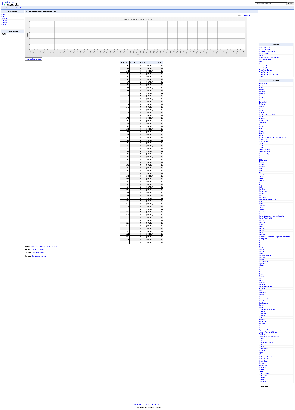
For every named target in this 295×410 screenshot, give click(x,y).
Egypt (261, 158)
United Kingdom (264, 359)
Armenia (262, 94)
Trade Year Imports (265, 72)
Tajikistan (262, 334)
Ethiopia (262, 166)
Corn (3, 14)
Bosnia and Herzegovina (267, 114)
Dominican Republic (265, 154)
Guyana (261, 185)
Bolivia (261, 112)
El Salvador (263, 160)
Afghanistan (263, 83)
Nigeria (261, 276)
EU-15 (261, 168)
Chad (261, 127)
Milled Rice (5, 18)
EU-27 (261, 170)
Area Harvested (264, 47)
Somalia (262, 319)
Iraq (260, 201)
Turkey (261, 346)
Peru (260, 290)
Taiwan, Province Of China (268, 332)
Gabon (261, 174)
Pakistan (262, 282)
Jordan (261, 210)
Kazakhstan (263, 212)
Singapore (262, 313)
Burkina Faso (263, 121)
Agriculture (11, 8)
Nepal (261, 268)
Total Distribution (264, 66)
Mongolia (262, 257)
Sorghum (4, 22)
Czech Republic (264, 150)
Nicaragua (262, 272)
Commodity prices (38, 249)
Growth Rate (248, 15)
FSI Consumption (265, 60)
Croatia (261, 143)
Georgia (261, 176)
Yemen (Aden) (264, 373)
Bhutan (261, 110)
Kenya (261, 214)
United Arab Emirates (266, 357)
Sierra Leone (263, 311)
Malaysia (262, 243)
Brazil (261, 116)
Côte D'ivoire (263, 141)
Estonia (261, 164)
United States (263, 361)
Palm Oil (4, 20)
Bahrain (261, 100)
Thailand (262, 338)
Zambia (261, 380)
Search (147, 404)
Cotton (3, 16)
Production (262, 64)
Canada (261, 125)
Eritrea (261, 162)
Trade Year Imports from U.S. (269, 74)
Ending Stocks (264, 53)
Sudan (261, 326)
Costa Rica (263, 139)
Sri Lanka (262, 324)
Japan (261, 208)
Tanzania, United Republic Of (269, 336)
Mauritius (262, 251)
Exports (261, 55)
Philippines (262, 293)
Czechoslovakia (264, 152)
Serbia (261, 307)
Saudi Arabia (263, 303)
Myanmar (262, 264)
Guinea (261, 183)
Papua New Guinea (265, 286)
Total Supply (263, 68)
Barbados (262, 104)
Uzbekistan (263, 365)
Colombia (262, 133)
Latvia (261, 224)
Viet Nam (262, 369)
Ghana (261, 179)
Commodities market (39, 256)
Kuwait (261, 220)
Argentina (262, 92)
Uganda (261, 353)
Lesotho (261, 228)
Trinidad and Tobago (266, 342)
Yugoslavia (262, 377)
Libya (261, 232)
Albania (261, 85)
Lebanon (262, 226)
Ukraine (261, 355)
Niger (261, 274)
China (261, 131)
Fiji (260, 172)
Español (263, 389)
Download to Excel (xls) (33, 59)
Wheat (18, 8)
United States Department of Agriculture (44, 246)
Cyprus (261, 147)
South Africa (263, 322)
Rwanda (261, 301)
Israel (261, 203)
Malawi (261, 241)
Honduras (262, 189)
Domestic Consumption (267, 51)
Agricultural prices (38, 253)
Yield (261, 76)
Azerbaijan (262, 98)
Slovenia (262, 317)
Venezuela (262, 367)
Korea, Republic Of (265, 218)
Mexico (261, 253)
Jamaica (262, 205)
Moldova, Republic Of (266, 255)
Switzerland (263, 328)
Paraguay (262, 288)
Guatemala (262, 181)
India (260, 195)
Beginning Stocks (265, 49)
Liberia (261, 230)
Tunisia (261, 344)
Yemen (261, 371)
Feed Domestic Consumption (269, 57)
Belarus (261, 106)
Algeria (261, 87)
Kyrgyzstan (263, 222)
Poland (261, 295)
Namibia (262, 266)
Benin (261, 108)
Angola (261, 89)
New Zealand (263, 270)
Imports (261, 62)
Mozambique (263, 261)
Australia (262, 96)
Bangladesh (263, 102)
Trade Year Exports (265, 70)
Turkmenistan (263, 348)
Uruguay (262, 363)
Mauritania (262, 249)
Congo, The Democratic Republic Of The (272, 137)
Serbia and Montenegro (267, 309)
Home (4, 8)
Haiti (260, 187)
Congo (261, 135)
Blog (159, 404)
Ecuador (262, 156)
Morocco (262, 259)
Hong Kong (263, 191)
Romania (262, 297)
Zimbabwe (262, 382)
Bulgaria (262, 118)
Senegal (262, 305)
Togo (260, 340)
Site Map (153, 404)
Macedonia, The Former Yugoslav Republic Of (274, 237)
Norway (261, 278)
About (141, 404)
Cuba (261, 145)
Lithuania (262, 235)
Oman (261, 280)
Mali (260, 245)
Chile (261, 129)
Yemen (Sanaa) (264, 375)
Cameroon (262, 123)
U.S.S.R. (262, 351)
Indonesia (262, 197)
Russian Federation (265, 299)
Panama (262, 284)
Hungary (262, 193)
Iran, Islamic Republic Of (267, 199)
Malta (261, 247)
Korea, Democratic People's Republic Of (272, 216)
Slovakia (262, 315)
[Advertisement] (10, 71)
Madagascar (263, 239)
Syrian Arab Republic (266, 330)
